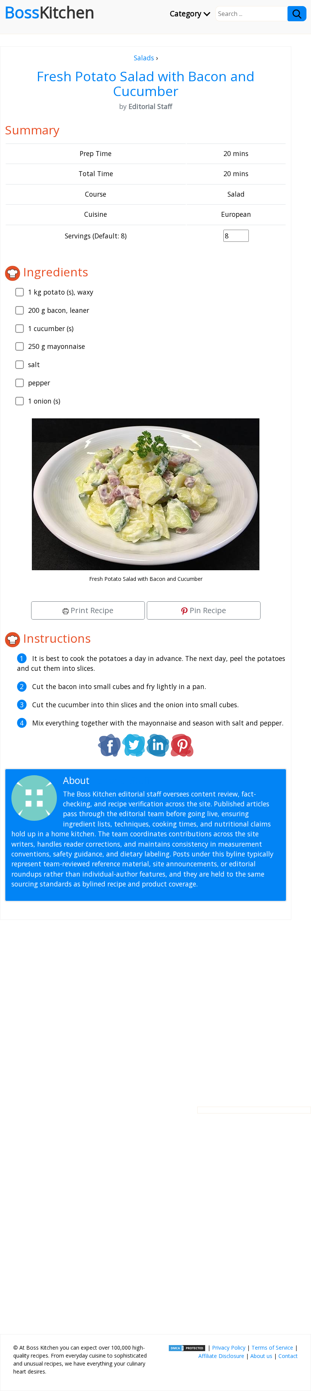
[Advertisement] (145, 1007)
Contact (288, 1355)
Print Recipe (91, 610)
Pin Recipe (207, 610)
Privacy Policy (228, 1347)
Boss (49, 12)
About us (261, 1355)
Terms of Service (272, 1347)
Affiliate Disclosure (221, 1355)
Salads (144, 57)
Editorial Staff (121, 780)
